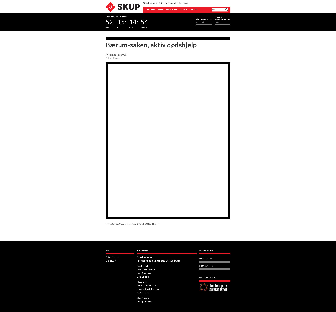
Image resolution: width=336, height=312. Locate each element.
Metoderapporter (154, 10)
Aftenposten (113, 54)
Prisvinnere (171, 10)
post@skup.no (144, 273)
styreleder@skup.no (148, 288)
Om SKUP (183, 10)
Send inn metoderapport (222, 18)
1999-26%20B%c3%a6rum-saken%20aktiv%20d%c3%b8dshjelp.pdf (132, 224)
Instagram (204, 266)
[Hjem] (123, 3)
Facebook (204, 259)
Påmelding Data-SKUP (203, 20)
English (193, 10)
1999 (124, 54)
